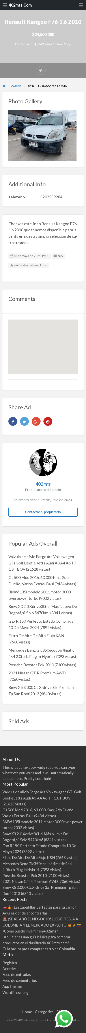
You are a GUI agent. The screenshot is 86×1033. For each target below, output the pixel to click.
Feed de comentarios (19, 980)
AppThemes (12, 986)
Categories (44, 1012)
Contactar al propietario (43, 512)
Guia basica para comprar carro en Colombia (38, 949)
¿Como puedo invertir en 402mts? (30, 931)
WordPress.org (15, 992)
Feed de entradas (16, 974)
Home (27, 1012)
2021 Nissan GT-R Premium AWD (37, 672)
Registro (9, 962)
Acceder (9, 968)
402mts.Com (20, 5)
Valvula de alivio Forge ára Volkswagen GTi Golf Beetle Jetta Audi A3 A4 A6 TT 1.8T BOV (42, 563)
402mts (43, 484)
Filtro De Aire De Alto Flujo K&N (36, 635)
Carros (24, 44)
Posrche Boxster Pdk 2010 (31, 664)
